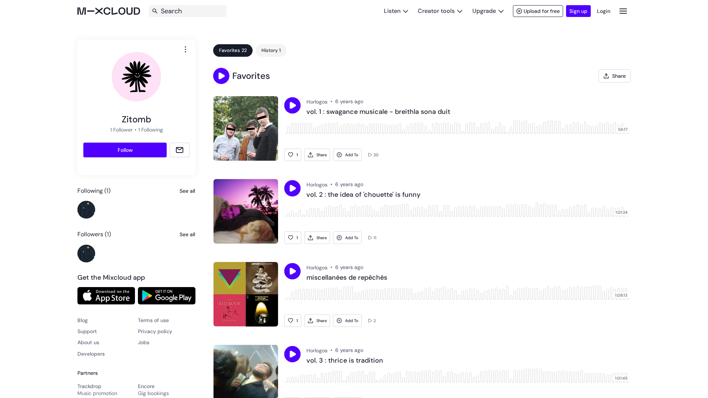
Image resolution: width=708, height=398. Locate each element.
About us (88, 342)
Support (87, 331)
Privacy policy (155, 331)
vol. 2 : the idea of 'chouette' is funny (363, 195)
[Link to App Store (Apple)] (106, 295)
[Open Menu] (623, 11)
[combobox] (185, 49)
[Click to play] (292, 105)
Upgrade (484, 11)
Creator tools (436, 11)
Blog (82, 320)
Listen (392, 11)
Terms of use (153, 320)
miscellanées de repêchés (346, 278)
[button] (221, 76)
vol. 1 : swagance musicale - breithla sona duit (378, 112)
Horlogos (316, 101)
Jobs (143, 342)
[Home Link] (108, 11)
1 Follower (121, 129)
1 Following (150, 129)
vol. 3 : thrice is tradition (344, 360)
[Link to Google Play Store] (166, 295)
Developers (91, 353)
